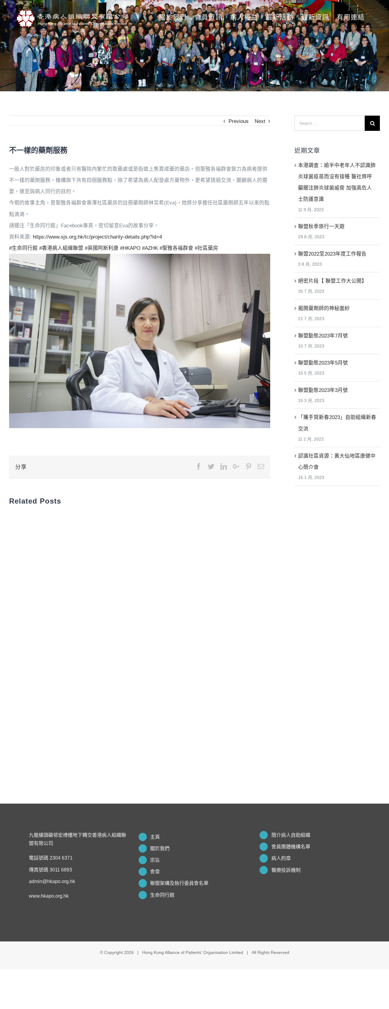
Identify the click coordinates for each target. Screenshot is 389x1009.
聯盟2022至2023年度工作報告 (332, 254)
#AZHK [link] (150, 248)
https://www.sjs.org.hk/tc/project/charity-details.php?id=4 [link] (97, 236)
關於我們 (160, 848)
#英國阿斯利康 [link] (102, 248)
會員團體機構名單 (290, 846)
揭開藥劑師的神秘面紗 (324, 308)
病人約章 (281, 858)
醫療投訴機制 (286, 870)
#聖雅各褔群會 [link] (176, 248)
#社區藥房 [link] (206, 248)
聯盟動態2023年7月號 (323, 335)
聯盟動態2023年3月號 (323, 390)
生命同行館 (162, 895)
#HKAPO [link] (130, 248)
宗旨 (155, 860)
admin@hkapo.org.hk (52, 881)
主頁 (155, 837)
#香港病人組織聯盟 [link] (61, 248)
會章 (155, 871)
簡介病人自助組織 (290, 835)
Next (260, 121)
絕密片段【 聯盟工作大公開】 (332, 281)
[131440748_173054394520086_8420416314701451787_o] (139, 259)
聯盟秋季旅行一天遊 (321, 226)
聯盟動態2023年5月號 (323, 362)
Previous (239, 121)
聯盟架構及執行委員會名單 (179, 883)
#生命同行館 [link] (23, 248)
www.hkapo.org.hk (49, 896)
